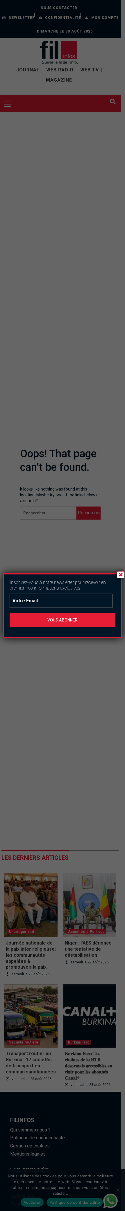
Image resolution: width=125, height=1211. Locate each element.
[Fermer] (120, 574)
